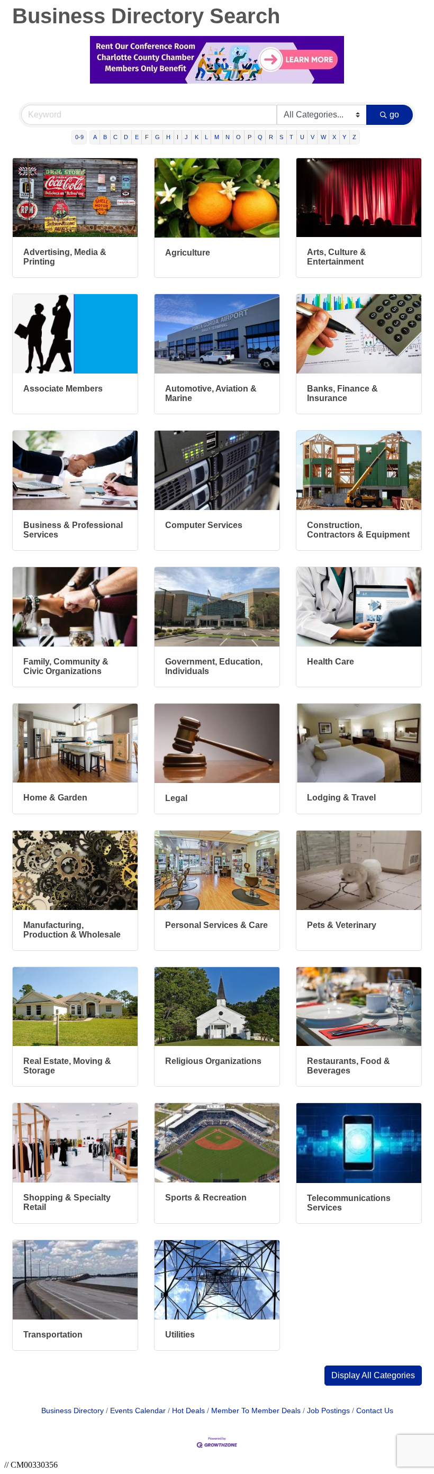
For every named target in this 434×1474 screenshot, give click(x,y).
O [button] (238, 137)
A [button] (95, 137)
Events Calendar (138, 1411)
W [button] (323, 137)
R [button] (271, 137)
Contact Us (374, 1411)
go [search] (394, 114)
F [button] (147, 137)
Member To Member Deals (256, 1411)
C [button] (115, 137)
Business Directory (72, 1411)
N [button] (227, 137)
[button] (373, 1376)
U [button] (302, 137)
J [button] (186, 137)
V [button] (312, 137)
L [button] (206, 137)
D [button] (126, 137)
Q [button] (260, 137)
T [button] (291, 137)
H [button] (168, 137)
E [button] (137, 137)
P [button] (249, 137)
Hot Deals (188, 1411)
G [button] (157, 137)
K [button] (196, 137)
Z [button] (354, 137)
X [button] (334, 137)
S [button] (281, 137)
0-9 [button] (79, 137)
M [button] (216, 137)
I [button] (177, 137)
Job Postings (328, 1411)
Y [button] (344, 137)
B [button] (105, 137)
